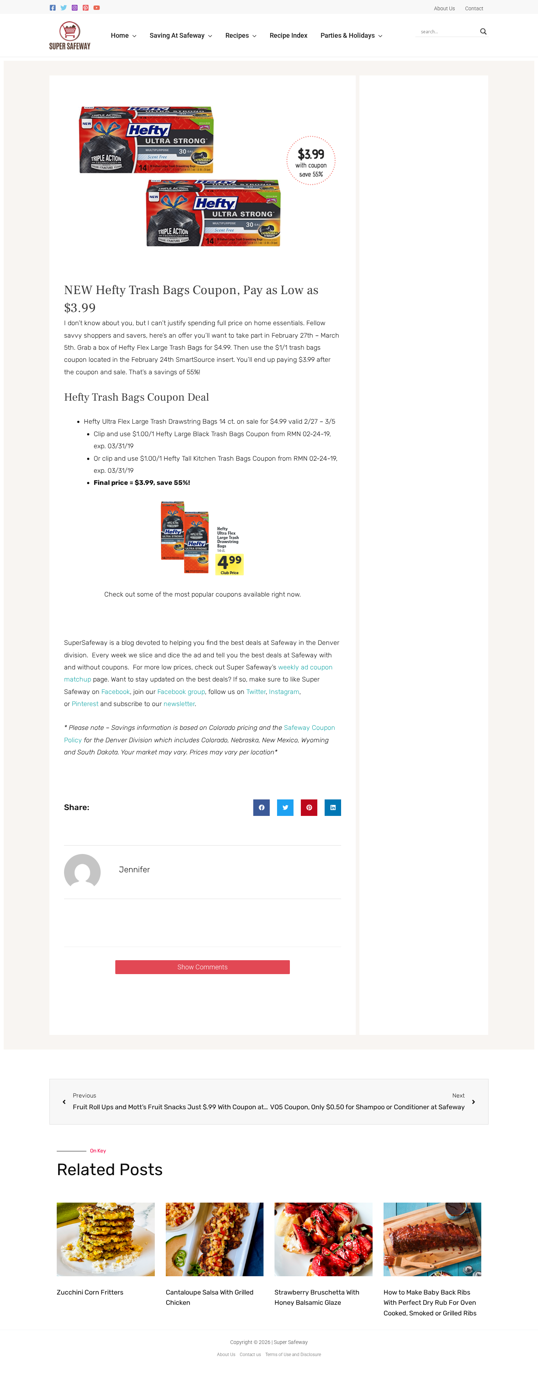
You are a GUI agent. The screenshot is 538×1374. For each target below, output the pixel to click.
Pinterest (86, 704)
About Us (226, 1354)
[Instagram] (74, 7)
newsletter (179, 704)
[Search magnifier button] (483, 31)
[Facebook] (52, 7)
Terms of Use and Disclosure (293, 1354)
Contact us (250, 1354)
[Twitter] (63, 7)
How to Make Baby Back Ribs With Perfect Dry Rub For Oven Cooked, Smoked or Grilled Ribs (430, 1303)
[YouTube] (96, 7)
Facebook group (181, 692)
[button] (133, 35)
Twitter (256, 692)
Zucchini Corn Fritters (90, 1292)
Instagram (284, 692)
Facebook (115, 692)
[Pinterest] (85, 7)
